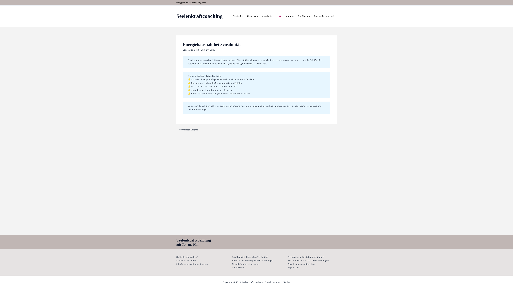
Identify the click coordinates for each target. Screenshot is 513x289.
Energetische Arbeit (324, 16)
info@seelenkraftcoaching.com (191, 2)
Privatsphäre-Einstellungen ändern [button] (250, 257)
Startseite (238, 16)
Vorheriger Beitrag (187, 130)
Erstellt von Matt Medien (277, 282)
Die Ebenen (304, 16)
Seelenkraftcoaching (199, 16)
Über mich (252, 16)
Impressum (238, 267)
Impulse (289, 16)
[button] (273, 16)
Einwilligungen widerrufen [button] (245, 264)
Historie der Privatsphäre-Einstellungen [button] (252, 260)
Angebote (267, 16)
